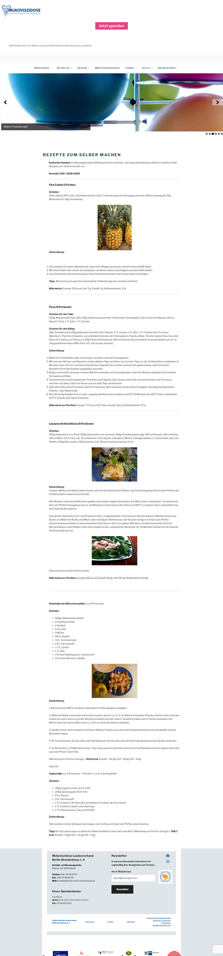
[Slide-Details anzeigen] (111, 102)
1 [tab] (207, 134)
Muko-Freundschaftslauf (107, 67)
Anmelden (122, 889)
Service (146, 67)
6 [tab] (222, 134)
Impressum (131, 921)
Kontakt (110, 921)
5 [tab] (219, 134)
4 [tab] (216, 134)
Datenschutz (89, 921)
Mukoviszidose (41, 67)
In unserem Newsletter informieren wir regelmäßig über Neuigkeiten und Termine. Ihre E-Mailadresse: (133, 866)
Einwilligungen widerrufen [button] (162, 925)
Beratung (82, 67)
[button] (111, 26)
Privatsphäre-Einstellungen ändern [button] (159, 918)
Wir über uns (63, 67)
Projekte (129, 67)
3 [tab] (213, 134)
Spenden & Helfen (167, 67)
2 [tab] (210, 134)
